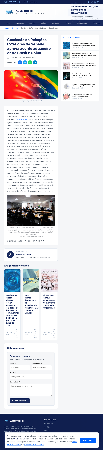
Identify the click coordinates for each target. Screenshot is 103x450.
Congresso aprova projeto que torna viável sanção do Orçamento (49, 301)
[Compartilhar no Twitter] (25, 62)
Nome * (13, 364)
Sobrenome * (37, 364)
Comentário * (15, 382)
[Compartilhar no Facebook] (20, 62)
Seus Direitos (82, 23)
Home (8, 23)
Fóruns (68, 23)
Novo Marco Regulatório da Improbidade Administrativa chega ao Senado (32, 304)
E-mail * (13, 372)
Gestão (32, 23)
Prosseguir (88, 440)
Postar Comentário (19, 401)
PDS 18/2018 (22, 119)
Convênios (56, 23)
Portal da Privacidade (34, 444)
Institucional (19, 23)
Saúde (43, 23)
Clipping (15, 28)
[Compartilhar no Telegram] (35, 62)
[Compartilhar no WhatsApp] (30, 62)
